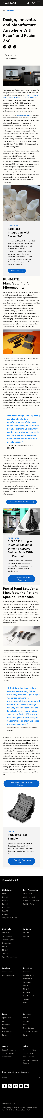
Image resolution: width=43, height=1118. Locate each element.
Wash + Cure (28, 894)
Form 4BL (5, 904)
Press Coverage (29, 1028)
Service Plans (7, 972)
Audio (25, 1003)
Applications (6, 1018)
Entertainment (28, 996)
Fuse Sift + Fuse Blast (31, 901)
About (25, 1018)
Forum (4, 1035)
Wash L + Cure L (29, 897)
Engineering (6, 943)
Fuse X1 (5, 911)
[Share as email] (14, 46)
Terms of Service (19, 1108)
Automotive (27, 979)
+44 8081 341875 (29, 1050)
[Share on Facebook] (4, 46)
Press (25, 1025)
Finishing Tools (28, 904)
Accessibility (6, 1057)
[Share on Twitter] (9, 46)
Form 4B (5, 897)
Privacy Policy (6, 1108)
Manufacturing (28, 975)
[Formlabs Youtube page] (21, 1086)
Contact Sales (28, 1053)
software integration (25, 115)
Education (27, 992)
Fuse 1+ (5, 914)
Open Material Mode (9, 957)
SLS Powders (7, 936)
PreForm (26, 933)
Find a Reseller (28, 1057)
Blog (3, 1021)
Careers (26, 1021)
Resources (6, 1025)
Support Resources (9, 1050)
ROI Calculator (7, 1031)
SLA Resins (6, 933)
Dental (4, 946)
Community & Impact (31, 1031)
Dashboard (27, 936)
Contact (26, 1035)
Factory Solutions (8, 975)
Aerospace (27, 982)
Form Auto (6, 907)
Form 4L (5, 901)
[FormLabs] (9, 3)
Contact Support (8, 1053)
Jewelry (26, 999)
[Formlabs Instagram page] (15, 1086)
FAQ (28, 1110)
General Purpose (8, 940)
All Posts (10, 11)
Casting (5, 953)
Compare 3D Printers (10, 918)
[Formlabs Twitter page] (10, 1086)
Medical (5, 950)
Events (4, 1028)
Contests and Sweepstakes (16, 1110)
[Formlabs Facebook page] (4, 1086)
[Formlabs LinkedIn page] (26, 1086)
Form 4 (4, 894)
